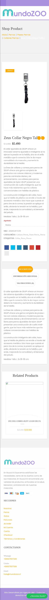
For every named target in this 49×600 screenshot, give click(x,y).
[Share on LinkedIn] (19, 247)
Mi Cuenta (8, 527)
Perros (12, 34)
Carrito (7, 531)
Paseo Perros (23, 34)
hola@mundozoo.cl (12, 574)
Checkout (8, 535)
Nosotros (7, 508)
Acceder (7, 523)
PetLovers (8, 520)
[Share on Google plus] (32, 247)
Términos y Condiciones (14, 539)
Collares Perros (11, 38)
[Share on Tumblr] (25, 247)
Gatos (6, 516)
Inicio (4, 34)
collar (17, 238)
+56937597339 (10, 559)
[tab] (25, 269)
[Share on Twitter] (13, 247)
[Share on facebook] (6, 247)
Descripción (25, 269)
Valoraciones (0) (25, 283)
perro (23, 238)
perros (28, 238)
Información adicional (25, 276)
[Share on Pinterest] (38, 247)
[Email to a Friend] (6, 253)
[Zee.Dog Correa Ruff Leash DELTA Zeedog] (24, 401)
